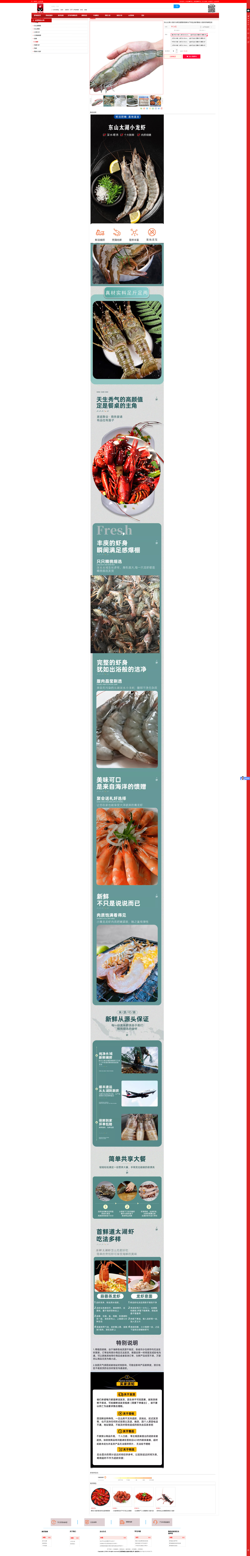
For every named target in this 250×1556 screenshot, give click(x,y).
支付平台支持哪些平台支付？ (107, 1541)
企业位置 (216, 1)
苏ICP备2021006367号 (146, 1551)
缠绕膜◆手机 (197, 1)
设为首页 (182, 1)
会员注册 (40, 1)
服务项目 (128, 1549)
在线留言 (210, 1)
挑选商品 (44, 1543)
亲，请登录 (34, 1)
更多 (49, 1537)
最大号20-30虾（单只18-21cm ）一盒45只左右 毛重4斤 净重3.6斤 (189, 34)
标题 (44, 1537)
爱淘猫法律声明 (173, 1541)
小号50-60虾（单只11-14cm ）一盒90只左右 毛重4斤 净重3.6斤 (188, 45)
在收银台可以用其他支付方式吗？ (108, 1543)
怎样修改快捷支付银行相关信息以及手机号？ (111, 1546)
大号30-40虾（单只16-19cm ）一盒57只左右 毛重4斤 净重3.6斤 (188, 38)
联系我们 (72, 1543)
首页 (137, 1537)
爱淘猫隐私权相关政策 (175, 1543)
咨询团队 (134, 1549)
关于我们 (109, 1549)
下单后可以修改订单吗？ (141, 1545)
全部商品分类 (39, 20)
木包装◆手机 (189, 1)
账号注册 (44, 1541)
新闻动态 (122, 1549)
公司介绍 (72, 1541)
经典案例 (115, 1549)
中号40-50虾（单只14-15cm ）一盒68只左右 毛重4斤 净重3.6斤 (188, 42)
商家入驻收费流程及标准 (141, 1541)
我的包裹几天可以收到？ (141, 1543)
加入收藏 (204, 1)
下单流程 (44, 1545)
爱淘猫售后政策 (173, 1545)
